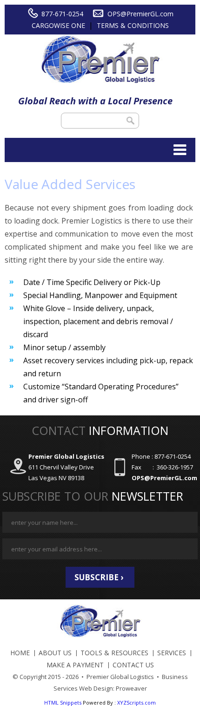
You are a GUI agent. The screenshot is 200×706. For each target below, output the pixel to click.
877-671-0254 (62, 13)
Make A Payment (75, 664)
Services (171, 652)
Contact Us (133, 664)
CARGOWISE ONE (58, 25)
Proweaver (131, 688)
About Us (55, 652)
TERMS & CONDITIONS (133, 25)
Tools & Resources (114, 652)
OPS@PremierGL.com (140, 13)
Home (20, 652)
